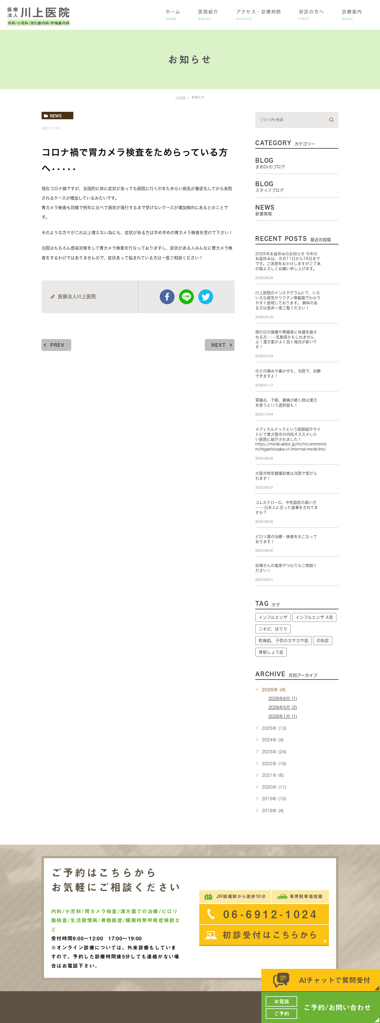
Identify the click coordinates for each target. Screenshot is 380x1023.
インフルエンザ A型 (314, 617)
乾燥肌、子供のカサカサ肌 (283, 640)
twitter (205, 296)
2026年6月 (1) (282, 698)
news (56, 115)
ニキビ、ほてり (273, 629)
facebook (167, 296)
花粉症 (322, 640)
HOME (181, 97)
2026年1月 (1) (282, 716)
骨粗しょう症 (271, 652)
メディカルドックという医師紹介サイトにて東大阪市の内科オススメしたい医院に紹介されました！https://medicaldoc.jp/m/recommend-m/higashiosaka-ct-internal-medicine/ (291, 439)
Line (186, 296)
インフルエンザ (273, 617)
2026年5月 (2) (282, 707)
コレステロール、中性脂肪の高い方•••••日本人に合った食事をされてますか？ (286, 507)
